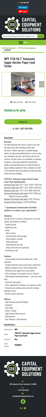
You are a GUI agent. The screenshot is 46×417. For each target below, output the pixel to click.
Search (41, 36)
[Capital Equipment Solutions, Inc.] (23, 368)
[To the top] (23, 401)
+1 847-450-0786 (24, 3)
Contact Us (23, 121)
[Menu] (21, 42)
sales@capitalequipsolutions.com (23, 396)
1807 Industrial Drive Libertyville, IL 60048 (23, 384)
